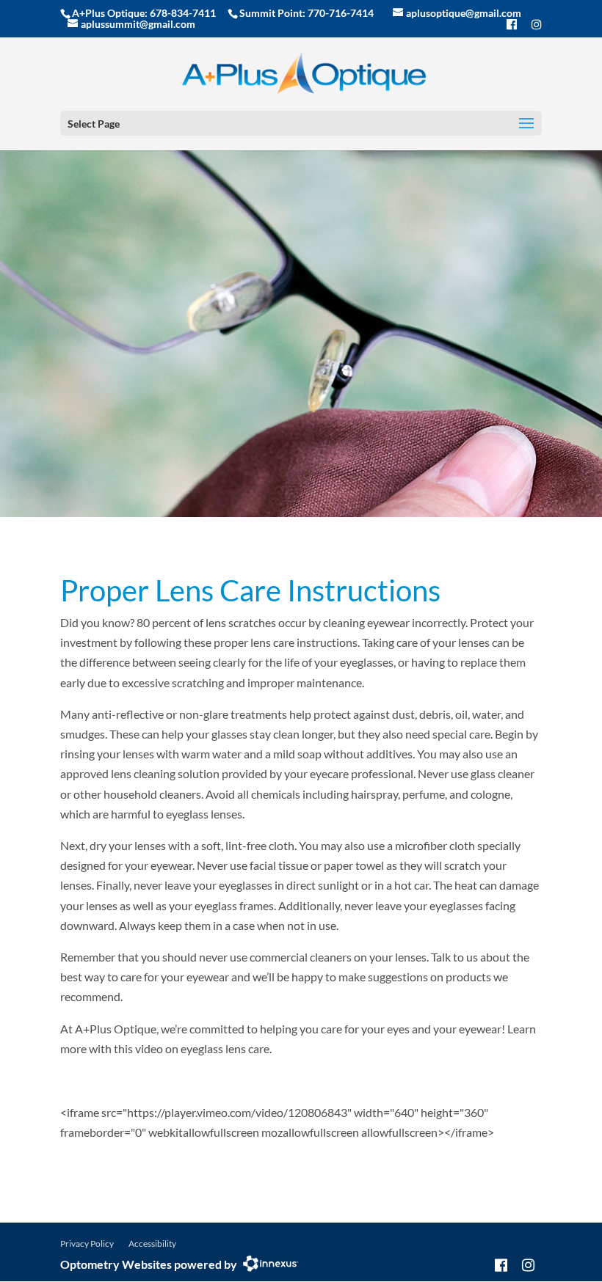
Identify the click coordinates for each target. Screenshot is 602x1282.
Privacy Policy (87, 1243)
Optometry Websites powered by (148, 1264)
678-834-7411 (183, 13)
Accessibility (152, 1243)
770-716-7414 (341, 13)
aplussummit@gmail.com (138, 24)
